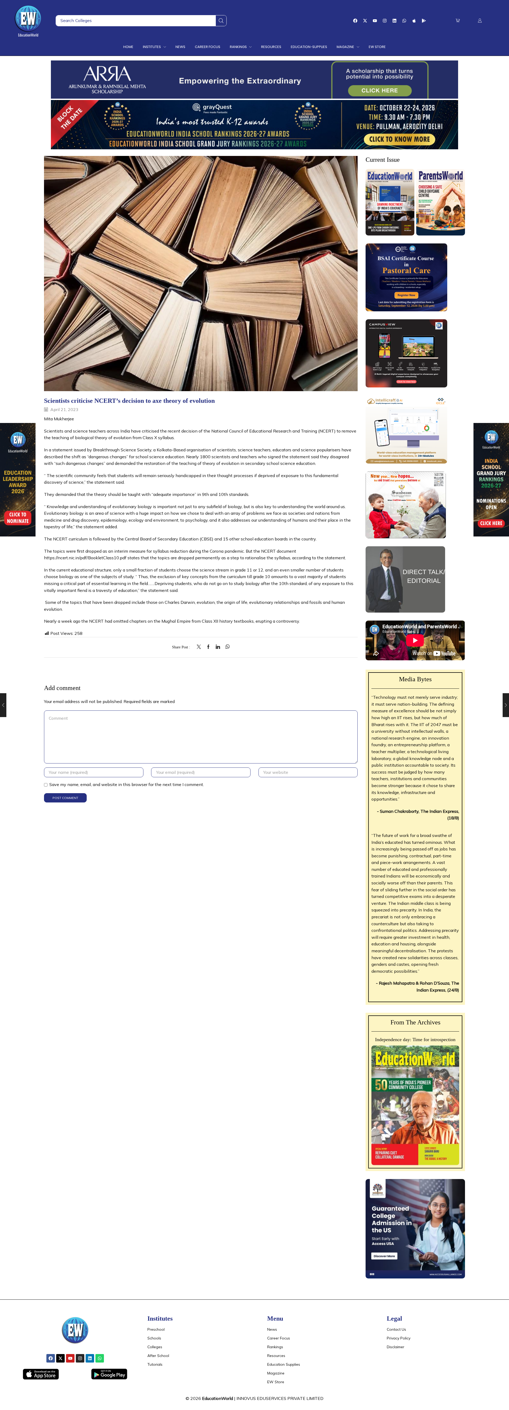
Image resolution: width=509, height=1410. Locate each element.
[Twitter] (200, 647)
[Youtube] (375, 20)
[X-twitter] (365, 20)
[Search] (221, 20)
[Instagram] (384, 20)
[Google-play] (424, 20)
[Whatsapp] (404, 20)
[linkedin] (218, 647)
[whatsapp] (226, 647)
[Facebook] (355, 20)
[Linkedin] (394, 20)
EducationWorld (217, 1398)
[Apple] (414, 20)
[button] (457, 20)
